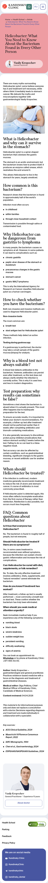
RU (36, 7)
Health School (18, 20)
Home (7, 20)
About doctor (24, 803)
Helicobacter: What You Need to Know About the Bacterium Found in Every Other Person (22, 24)
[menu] (43, 7)
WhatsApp (8, 658)
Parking (5, 830)
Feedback (7, 836)
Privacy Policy (8, 843)
